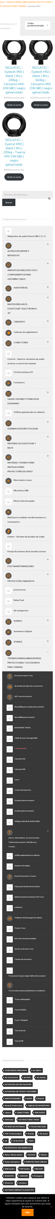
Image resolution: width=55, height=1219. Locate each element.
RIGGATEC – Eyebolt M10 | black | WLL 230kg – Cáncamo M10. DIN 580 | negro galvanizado (14, 80)
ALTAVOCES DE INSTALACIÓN (18, 1084)
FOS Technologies (13, 1134)
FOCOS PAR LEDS (38, 1127)
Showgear (38, 1176)
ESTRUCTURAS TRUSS (29, 1120)
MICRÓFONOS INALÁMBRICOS (18, 1148)
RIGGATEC (9, 1176)
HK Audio (44, 1134)
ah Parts (27, 1077)
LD (6, 1141)
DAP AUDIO (40, 1113)
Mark (31, 1141)
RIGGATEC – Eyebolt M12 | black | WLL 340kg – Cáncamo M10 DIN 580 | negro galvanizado (41, 80)
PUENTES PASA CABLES (36, 1162)
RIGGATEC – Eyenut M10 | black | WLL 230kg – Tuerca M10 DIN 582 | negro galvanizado (14, 152)
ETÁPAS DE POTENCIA (15, 1127)
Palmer (44, 1155)
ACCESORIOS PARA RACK (16, 1070)
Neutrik (31, 1155)
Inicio (2, 2)
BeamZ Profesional (13, 1106)
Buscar (8, 202)
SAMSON (24, 1176)
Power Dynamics (12, 1162)
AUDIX (29, 1099)
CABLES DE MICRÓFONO (39, 1106)
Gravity (30, 1134)
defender (9, 1120)
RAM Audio (10, 1169)
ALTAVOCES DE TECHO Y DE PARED (20, 1091)
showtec (23, 1183)
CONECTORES (23, 1113)
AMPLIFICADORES (13, 1099)
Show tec (9, 1183)
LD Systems (18, 1141)
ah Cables (37, 1070)
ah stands (41, 1077)
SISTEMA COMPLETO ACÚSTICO (19, 1190)
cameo (8, 1113)
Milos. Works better (14, 1155)
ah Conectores (11, 1077)
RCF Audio (25, 1169)
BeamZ (41, 1099)
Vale (27, 1212)
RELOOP (39, 1169)
